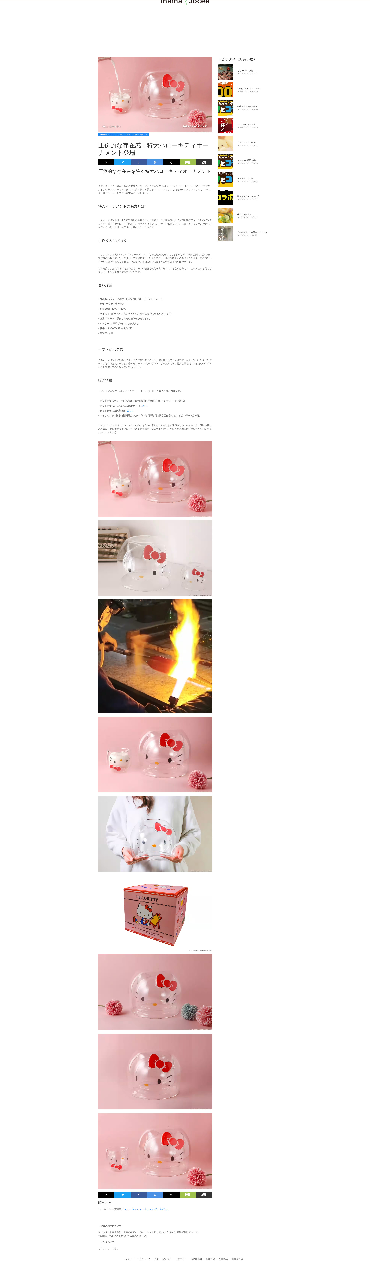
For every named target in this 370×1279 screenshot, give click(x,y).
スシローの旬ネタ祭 (246, 124)
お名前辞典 (196, 1259)
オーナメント (146, 1209)
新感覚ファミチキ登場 (247, 106)
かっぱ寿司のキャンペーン (249, 88)
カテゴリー (181, 1259)
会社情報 (210, 1259)
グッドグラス (161, 1209)
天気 (156, 1259)
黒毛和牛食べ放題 (245, 70)
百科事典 (223, 1259)
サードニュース (142, 1259)
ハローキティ (132, 1209)
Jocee (127, 1259)
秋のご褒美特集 (244, 214)
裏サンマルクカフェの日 (248, 196)
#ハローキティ (106, 134)
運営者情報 (237, 1259)
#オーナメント (123, 134)
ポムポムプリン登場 (246, 142)
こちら (144, 405)
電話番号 (167, 1259)
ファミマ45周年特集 (246, 160)
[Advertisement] (185, 23)
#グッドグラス (140, 134)
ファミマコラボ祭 (245, 178)
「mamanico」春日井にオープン (252, 232)
